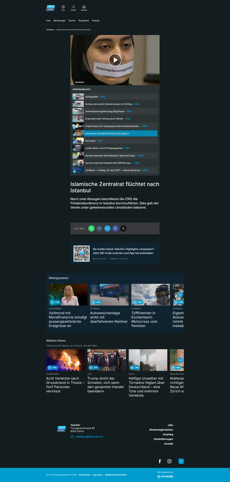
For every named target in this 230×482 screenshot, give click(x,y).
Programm (83, 20)
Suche (72, 20)
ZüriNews (50, 30)
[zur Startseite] (50, 8)
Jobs (170, 425)
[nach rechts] (180, 295)
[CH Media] (165, 476)
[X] (123, 228)
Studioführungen (163, 439)
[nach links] (50, 295)
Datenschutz (85, 475)
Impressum (98, 475)
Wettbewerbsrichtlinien (116, 475)
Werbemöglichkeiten (161, 429)
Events (95, 20)
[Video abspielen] (115, 60)
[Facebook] (115, 228)
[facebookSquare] (160, 461)
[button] (99, 228)
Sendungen (59, 20)
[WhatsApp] (91, 228)
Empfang (168, 434)
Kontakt (168, 443)
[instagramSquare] (169, 461)
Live (48, 20)
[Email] (107, 228)
